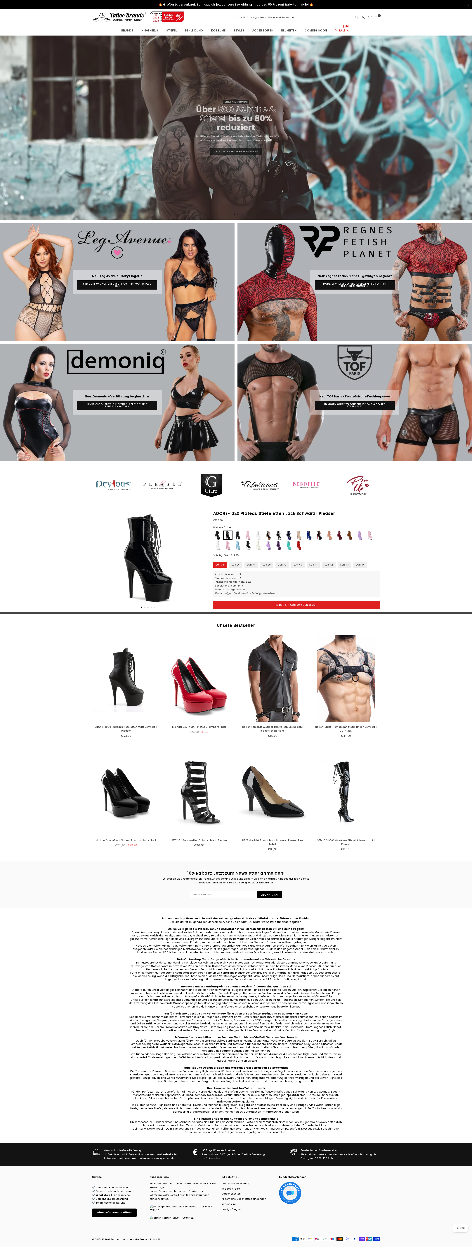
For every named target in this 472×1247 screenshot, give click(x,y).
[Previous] (97, 560)
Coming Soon (316, 30)
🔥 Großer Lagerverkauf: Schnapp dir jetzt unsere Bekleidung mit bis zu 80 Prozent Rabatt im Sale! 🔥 (236, 4)
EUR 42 (328, 564)
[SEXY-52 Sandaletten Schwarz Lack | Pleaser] (199, 792)
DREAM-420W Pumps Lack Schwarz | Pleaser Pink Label (272, 842)
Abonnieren (269, 894)
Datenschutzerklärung (235, 1183)
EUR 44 (360, 564)
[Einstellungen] (363, 17)
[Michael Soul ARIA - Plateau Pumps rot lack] (199, 678)
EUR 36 (236, 564)
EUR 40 (298, 564)
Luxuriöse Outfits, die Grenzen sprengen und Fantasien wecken (117, 405)
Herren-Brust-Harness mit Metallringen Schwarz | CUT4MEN (346, 728)
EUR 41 (313, 564)
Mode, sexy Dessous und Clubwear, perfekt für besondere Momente (354, 285)
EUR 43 (344, 564)
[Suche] (356, 17)
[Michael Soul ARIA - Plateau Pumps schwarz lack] (126, 792)
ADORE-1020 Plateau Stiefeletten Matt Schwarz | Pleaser (126, 728)
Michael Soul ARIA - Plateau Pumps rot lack (199, 727)
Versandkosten (231, 1193)
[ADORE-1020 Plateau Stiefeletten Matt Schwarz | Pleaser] (126, 678)
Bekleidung (194, 30)
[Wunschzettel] (370, 17)
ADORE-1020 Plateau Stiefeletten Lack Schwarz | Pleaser (274, 513)
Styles (239, 30)
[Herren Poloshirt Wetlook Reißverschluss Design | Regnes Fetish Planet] (272, 678)
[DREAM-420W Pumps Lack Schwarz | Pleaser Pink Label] (272, 792)
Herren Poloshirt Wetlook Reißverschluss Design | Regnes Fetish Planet (272, 728)
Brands (127, 30)
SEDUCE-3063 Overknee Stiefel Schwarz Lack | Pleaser (346, 842)
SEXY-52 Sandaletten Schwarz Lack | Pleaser (199, 840)
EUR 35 (220, 564)
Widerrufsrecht (231, 1188)
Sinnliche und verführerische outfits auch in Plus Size (117, 285)
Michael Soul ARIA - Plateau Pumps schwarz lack (126, 840)
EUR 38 (267, 564)
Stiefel (171, 30)
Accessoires (262, 30)
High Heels (149, 30)
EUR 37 (251, 564)
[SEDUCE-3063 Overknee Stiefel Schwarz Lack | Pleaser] (346, 792)
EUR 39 (282, 564)
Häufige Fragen (231, 1209)
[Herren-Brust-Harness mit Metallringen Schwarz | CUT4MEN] (346, 678)
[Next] (199, 560)
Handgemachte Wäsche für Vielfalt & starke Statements (354, 405)
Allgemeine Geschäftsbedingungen (244, 1199)
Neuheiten (288, 30)
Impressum (229, 1204)
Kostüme (218, 30)
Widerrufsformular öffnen (114, 1212)
